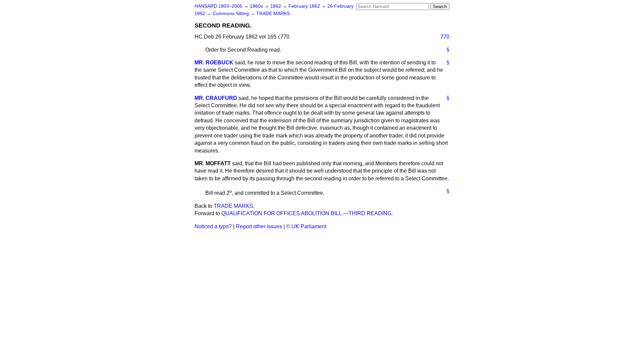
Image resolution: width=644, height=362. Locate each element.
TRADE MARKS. (273, 13)
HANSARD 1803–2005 (219, 6)
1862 (276, 6)
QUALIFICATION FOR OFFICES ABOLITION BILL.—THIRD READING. (307, 213)
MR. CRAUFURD (216, 98)
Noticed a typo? (213, 226)
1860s (257, 6)
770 (444, 37)
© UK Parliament (306, 226)
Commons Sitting (231, 13)
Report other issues (259, 226)
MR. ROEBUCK (214, 62)
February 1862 (304, 6)
